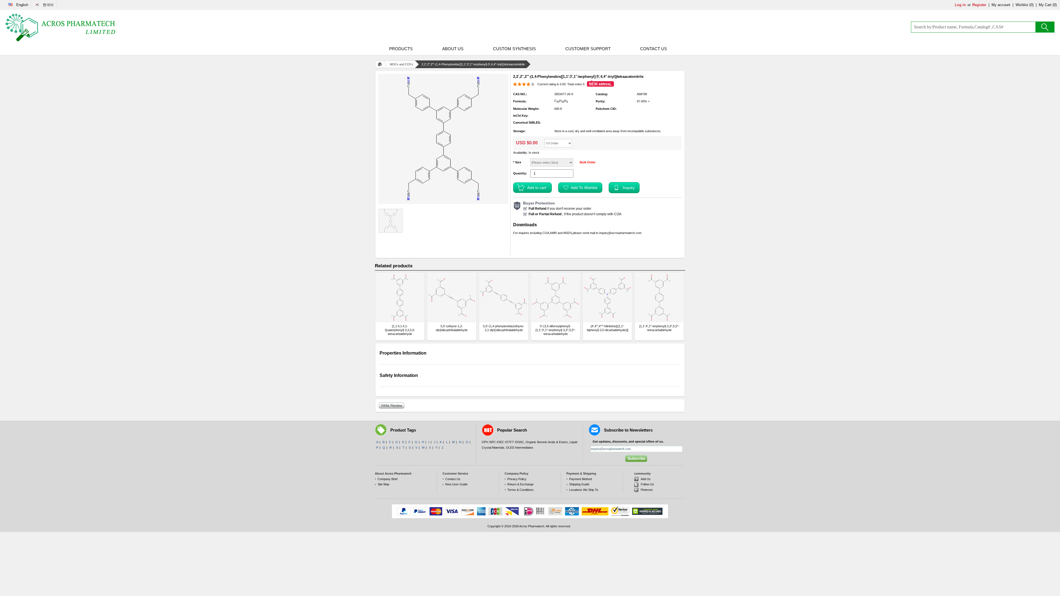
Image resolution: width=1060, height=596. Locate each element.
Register (979, 5)
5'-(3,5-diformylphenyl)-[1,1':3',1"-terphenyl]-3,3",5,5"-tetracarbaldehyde (556, 330)
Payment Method (580, 479)
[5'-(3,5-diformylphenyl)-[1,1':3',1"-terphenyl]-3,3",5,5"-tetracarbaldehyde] (555, 297)
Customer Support (588, 48)
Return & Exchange (520, 484)
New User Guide (456, 484)
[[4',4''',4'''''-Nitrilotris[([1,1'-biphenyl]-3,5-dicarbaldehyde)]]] (607, 297)
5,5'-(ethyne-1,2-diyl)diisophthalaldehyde (452, 328)
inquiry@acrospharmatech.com (620, 233)
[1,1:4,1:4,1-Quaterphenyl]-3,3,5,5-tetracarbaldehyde (400, 330)
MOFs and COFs (401, 64)
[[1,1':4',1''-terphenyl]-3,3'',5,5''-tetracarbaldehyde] (659, 297)
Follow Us (647, 484)
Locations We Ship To (583, 489)
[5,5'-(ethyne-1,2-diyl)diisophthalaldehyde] (452, 297)
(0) (1031, 5)
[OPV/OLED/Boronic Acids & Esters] (61, 27)
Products (401, 48)
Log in (960, 5)
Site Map (383, 484)
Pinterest (647, 489)
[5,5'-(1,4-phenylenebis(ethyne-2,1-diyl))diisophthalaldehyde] (503, 297)
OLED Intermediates (519, 447)
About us (452, 48)
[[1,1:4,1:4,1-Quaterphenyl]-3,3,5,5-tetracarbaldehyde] (400, 297)
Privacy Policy (516, 479)
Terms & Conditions (520, 489)
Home (381, 64)
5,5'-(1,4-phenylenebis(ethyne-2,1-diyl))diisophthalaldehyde (503, 328)
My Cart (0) (1048, 5)
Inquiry (629, 187)
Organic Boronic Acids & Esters (547, 442)
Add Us (646, 479)
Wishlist (1022, 5)
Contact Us (653, 48)
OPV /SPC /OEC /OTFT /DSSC (503, 442)
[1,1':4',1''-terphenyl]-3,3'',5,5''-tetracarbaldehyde (659, 328)
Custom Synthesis (514, 48)
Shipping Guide (579, 484)
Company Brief (388, 479)
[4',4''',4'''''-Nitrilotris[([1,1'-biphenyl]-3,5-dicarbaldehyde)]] (607, 328)
